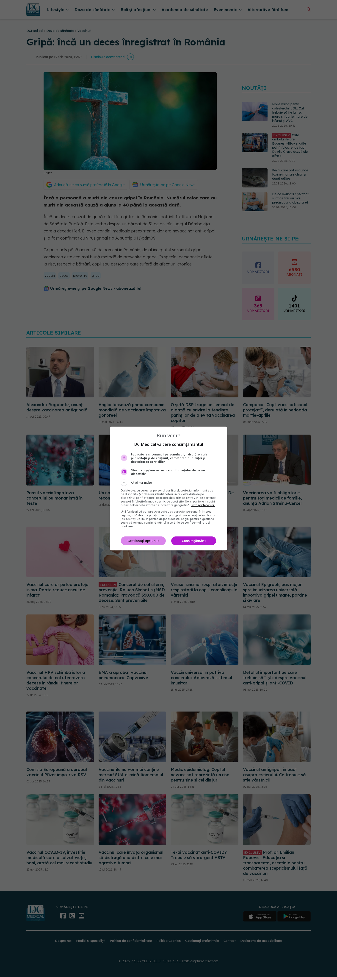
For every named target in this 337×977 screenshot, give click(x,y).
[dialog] (168, 488)
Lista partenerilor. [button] (203, 505)
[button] (168, 483)
